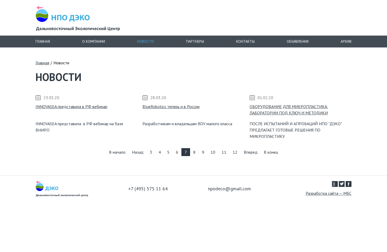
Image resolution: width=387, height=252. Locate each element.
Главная (43, 41)
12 (235, 152)
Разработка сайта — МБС (328, 193)
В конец (271, 152)
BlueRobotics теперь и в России (171, 106)
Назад (137, 152)
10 (213, 152)
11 (224, 152)
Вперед (250, 152)
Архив (346, 41)
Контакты (245, 41)
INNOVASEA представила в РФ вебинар (71, 106)
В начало (117, 152)
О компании (93, 41)
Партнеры (195, 41)
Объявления (298, 41)
